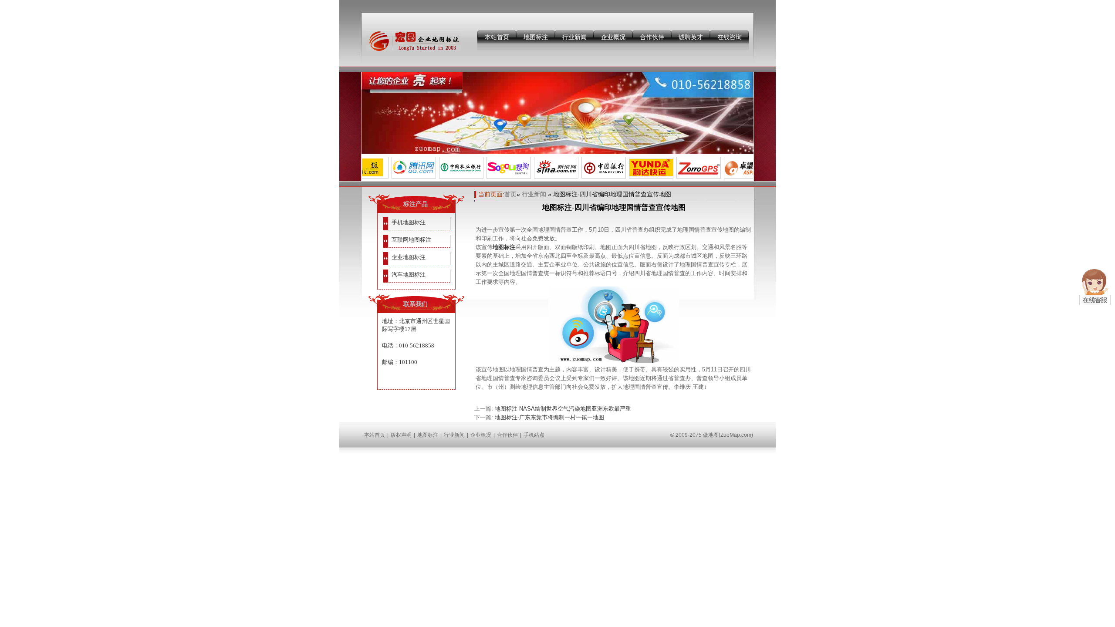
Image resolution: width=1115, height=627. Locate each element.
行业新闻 (574, 37)
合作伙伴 (652, 37)
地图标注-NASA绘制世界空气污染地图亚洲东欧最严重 (563, 408)
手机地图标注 (409, 222)
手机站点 (534, 435)
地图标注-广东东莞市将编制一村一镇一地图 (549, 417)
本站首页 (497, 37)
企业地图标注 (409, 257)
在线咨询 (729, 37)
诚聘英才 (691, 37)
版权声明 (401, 435)
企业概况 (613, 37)
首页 (510, 194)
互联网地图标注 (411, 239)
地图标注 (536, 37)
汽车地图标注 (409, 274)
